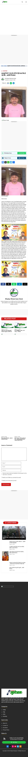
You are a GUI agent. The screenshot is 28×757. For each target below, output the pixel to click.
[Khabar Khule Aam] (5, 2)
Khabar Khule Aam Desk (11, 78)
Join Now (22, 153)
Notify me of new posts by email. (9, 480)
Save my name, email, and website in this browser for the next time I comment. (15, 474)
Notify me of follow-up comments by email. (12, 477)
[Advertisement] (14, 20)
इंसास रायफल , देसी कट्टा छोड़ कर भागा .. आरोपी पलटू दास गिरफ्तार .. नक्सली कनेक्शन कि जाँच (20, 439)
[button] (22, 2)
